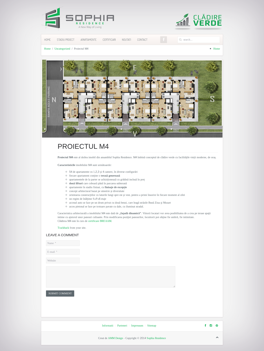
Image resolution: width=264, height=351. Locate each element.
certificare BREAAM (99, 221)
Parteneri (122, 326)
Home (47, 39)
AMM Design (115, 338)
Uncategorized (62, 49)
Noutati (126, 39)
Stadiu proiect (65, 39)
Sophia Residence (156, 338)
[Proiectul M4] (132, 99)
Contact (142, 39)
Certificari (109, 39)
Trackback (63, 227)
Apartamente (88, 39)
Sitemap (151, 326)
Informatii (107, 326)
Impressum (137, 326)
